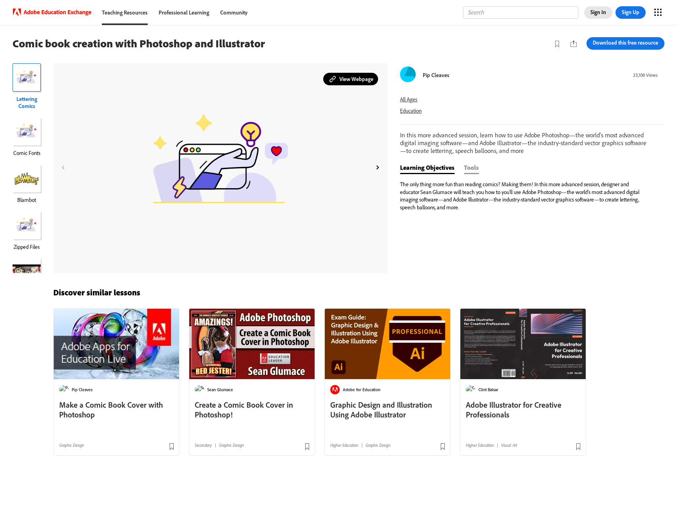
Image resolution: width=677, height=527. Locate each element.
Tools (471, 167)
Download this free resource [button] (625, 42)
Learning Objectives (427, 167)
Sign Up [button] (630, 12)
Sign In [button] (598, 12)
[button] (350, 79)
